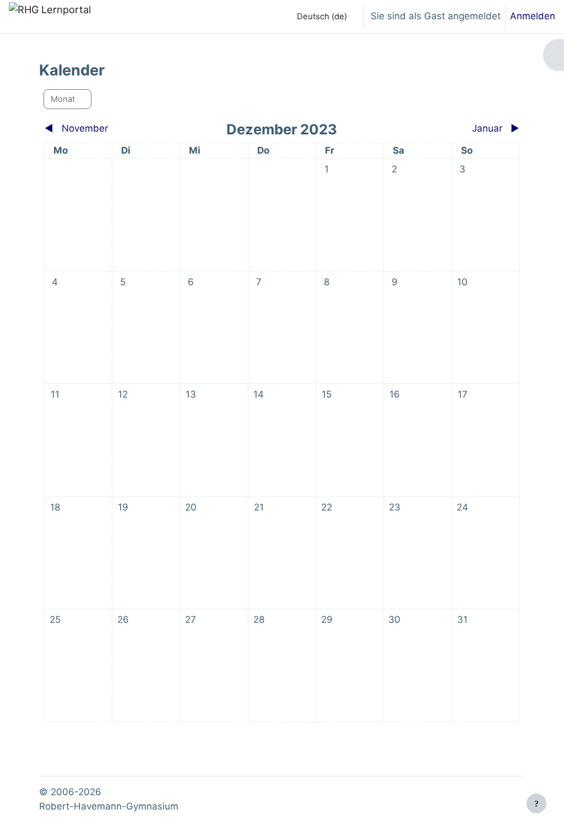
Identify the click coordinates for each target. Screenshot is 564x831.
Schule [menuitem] (226, 15)
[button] (319, 16)
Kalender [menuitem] (183, 15)
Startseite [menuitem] (132, 15)
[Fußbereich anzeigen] (536, 803)
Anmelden (532, 15)
